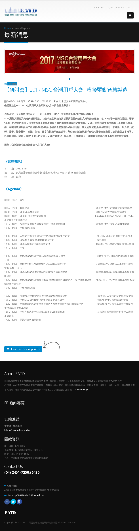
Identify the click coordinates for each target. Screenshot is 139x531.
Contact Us (98, 7)
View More (80, 389)
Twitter (13, 502)
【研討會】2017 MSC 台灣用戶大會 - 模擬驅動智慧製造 (65, 89)
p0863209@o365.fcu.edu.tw (29, 495)
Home (7, 28)
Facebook (7, 502)
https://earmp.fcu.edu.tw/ (17, 430)
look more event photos (25, 349)
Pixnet (19, 502)
